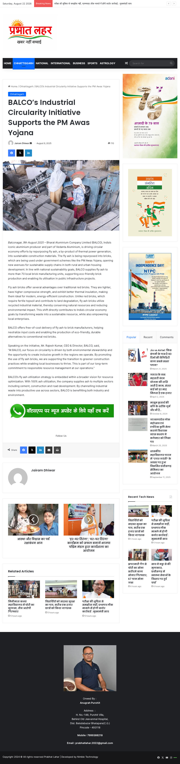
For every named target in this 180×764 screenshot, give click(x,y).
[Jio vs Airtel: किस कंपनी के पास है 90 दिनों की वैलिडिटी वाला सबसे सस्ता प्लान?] (137, 355)
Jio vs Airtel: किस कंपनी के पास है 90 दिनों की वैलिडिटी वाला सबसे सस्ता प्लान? (161, 358)
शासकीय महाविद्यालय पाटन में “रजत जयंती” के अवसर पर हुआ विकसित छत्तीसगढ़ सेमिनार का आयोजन (160, 462)
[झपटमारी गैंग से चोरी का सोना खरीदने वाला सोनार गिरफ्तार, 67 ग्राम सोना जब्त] (138, 555)
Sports (92, 63)
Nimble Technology (87, 756)
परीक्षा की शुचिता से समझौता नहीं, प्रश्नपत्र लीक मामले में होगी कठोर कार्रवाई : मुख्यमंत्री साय (92, 3)
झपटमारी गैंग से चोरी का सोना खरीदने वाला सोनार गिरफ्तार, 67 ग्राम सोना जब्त (137, 573)
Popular (131, 337)
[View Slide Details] (61, 411)
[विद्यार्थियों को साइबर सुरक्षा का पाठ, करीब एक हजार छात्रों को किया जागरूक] (61, 589)
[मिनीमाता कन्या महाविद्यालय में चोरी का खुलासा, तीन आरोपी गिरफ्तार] (24, 589)
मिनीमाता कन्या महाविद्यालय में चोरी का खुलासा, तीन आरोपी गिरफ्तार (21, 606)
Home (7, 63)
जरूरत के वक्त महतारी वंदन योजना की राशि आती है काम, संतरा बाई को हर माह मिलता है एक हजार (161, 384)
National (42, 63)
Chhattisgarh (23, 63)
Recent (148, 337)
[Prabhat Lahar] (30, 32)
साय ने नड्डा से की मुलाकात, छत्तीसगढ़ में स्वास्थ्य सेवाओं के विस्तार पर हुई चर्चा (161, 573)
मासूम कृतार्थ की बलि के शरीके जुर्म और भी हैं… (160, 406)
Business (79, 63)
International (60, 63)
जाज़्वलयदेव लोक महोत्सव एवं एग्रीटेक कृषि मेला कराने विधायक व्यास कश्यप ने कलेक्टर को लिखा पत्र (160, 431)
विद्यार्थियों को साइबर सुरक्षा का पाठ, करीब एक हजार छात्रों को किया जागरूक (60, 605)
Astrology (107, 63)
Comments (166, 337)
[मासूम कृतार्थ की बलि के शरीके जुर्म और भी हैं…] (137, 408)
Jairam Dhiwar (21, 143)
